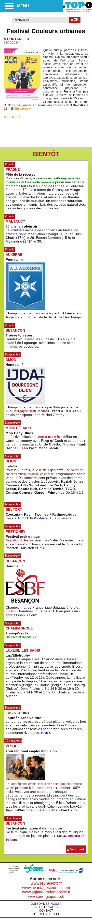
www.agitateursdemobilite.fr (46, 892)
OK (76, 19)
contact (46, 910)
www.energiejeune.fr (46, 896)
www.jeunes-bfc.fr (46, 883)
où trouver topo (46, 914)
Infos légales (46, 907)
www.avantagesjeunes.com (46, 888)
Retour (13, 117)
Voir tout (77, 849)
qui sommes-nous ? (46, 903)
